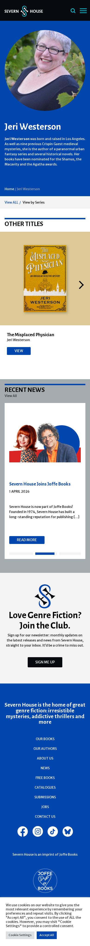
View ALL (11, 202)
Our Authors (45, 749)
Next (81, 285)
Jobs (45, 807)
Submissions (45, 797)
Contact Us (45, 817)
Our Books (45, 739)
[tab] (21, 553)
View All (11, 396)
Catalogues (45, 787)
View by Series (34, 202)
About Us (45, 758)
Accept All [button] (46, 935)
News (45, 768)
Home (9, 189)
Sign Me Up (45, 662)
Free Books (45, 778)
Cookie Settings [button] (20, 935)
